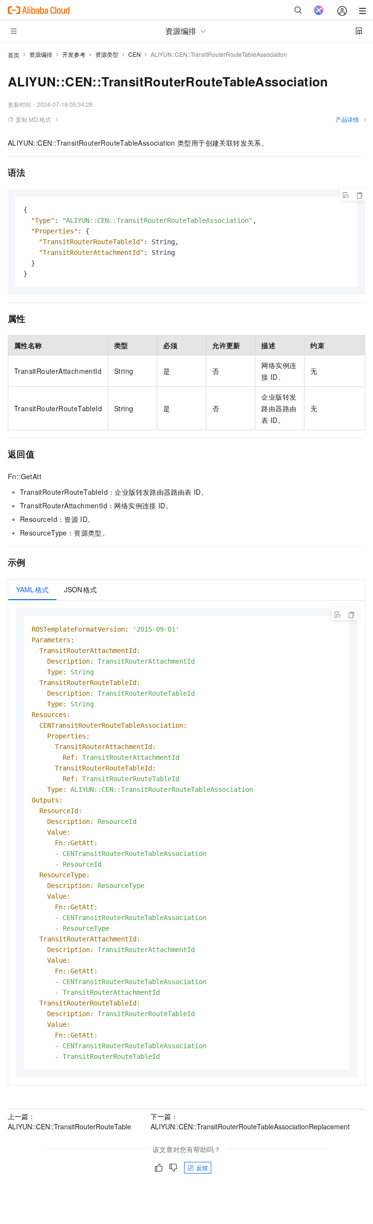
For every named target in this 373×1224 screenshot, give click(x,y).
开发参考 (73, 54)
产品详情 (347, 119)
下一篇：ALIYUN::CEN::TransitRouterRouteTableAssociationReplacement (250, 1121)
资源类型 (107, 54)
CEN (134, 54)
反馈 (202, 1167)
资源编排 (40, 54)
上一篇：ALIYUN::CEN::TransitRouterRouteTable (69, 1121)
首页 (13, 54)
